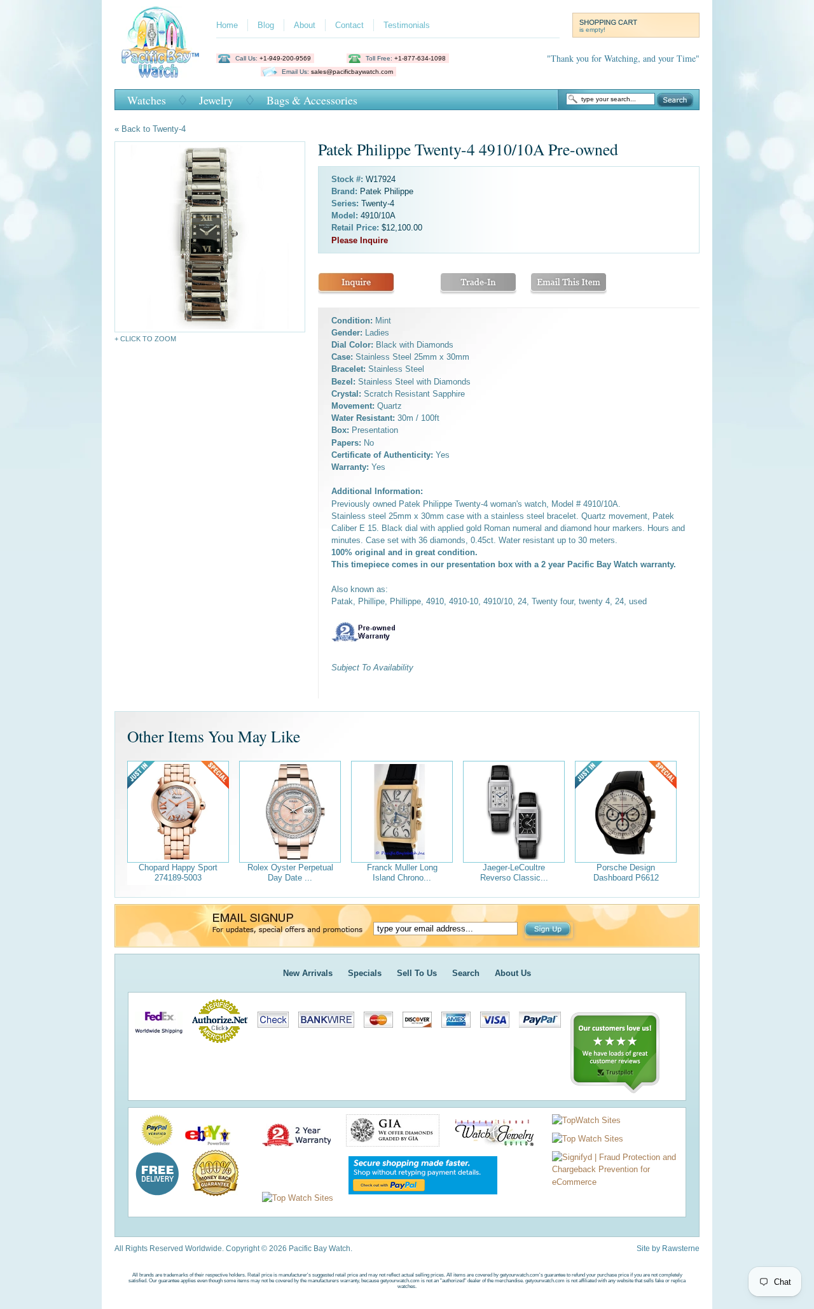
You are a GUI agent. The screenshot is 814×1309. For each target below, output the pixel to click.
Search (675, 100)
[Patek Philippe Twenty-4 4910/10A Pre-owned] (209, 236)
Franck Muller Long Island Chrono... (402, 872)
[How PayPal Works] (416, 1198)
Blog (266, 25)
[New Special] (178, 812)
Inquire (356, 283)
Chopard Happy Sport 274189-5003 (178, 872)
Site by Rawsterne (668, 1248)
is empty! (592, 29)
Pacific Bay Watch (160, 42)
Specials (365, 973)
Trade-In (478, 283)
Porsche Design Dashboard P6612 (626, 872)
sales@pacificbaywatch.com (352, 71)
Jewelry (216, 100)
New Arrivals (308, 973)
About (304, 25)
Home (227, 25)
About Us (513, 973)
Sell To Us (417, 973)
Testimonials (406, 25)
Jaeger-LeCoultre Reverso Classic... (514, 872)
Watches (146, 100)
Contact (349, 25)
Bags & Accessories (311, 100)
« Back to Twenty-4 (150, 129)
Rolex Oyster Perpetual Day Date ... (290, 872)
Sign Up (549, 930)
